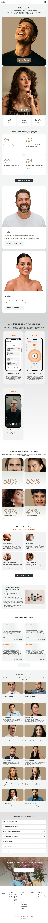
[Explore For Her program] (24, 90)
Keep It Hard (9, 903)
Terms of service (23, 902)
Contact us (23, 908)
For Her (15, 894)
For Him (10, 894)
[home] (3, 2)
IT (32, 916)
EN (17, 916)
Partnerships (23, 896)
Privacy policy (24, 904)
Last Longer (9, 900)
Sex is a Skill (10, 897)
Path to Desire (15, 900)
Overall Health (9, 906)
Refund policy (24, 906)
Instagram (33, 894)
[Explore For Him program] (24, 41)
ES (28, 916)
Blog (22, 894)
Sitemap (22, 899)
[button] (45, 2)
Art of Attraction (16, 903)
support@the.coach (42, 899)
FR (21, 916)
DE (25, 916)
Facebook (33, 896)
